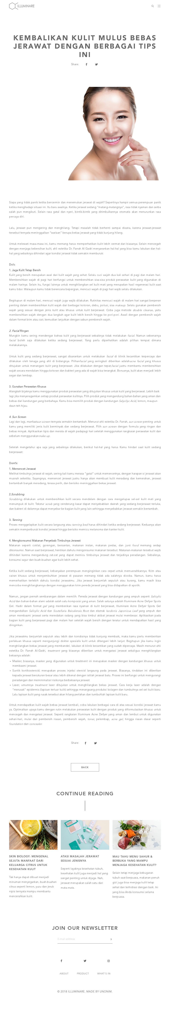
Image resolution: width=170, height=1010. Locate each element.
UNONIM (106, 991)
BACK (85, 767)
